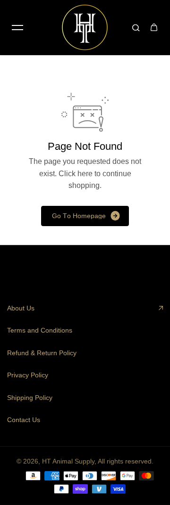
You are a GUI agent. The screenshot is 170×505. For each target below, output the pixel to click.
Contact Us (23, 420)
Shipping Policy (29, 397)
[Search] (136, 27)
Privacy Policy (27, 375)
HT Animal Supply (68, 461)
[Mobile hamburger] (17, 27)
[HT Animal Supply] (85, 27)
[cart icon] (154, 27)
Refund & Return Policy (41, 353)
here (85, 174)
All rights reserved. (125, 461)
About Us (20, 308)
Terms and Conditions (39, 330)
